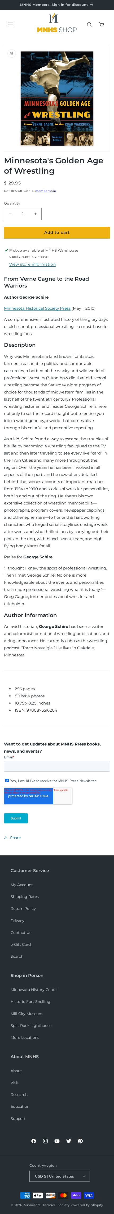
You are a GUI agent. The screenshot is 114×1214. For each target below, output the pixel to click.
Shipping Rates (25, 896)
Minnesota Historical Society (47, 1205)
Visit (15, 1082)
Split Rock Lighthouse (31, 1025)
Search (17, 956)
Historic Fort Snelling (30, 1001)
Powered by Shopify (87, 1205)
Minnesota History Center (34, 989)
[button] (10, 25)
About (16, 1070)
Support (18, 1118)
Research (19, 1094)
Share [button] (15, 837)
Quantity (12, 203)
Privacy (17, 920)
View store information (32, 264)
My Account (22, 884)
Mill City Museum (27, 1013)
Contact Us (21, 932)
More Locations (25, 1037)
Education (20, 1106)
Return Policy (23, 908)
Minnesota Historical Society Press (37, 308)
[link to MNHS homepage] (55, 18)
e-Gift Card (21, 944)
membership (45, 191)
